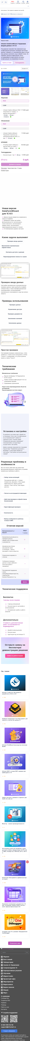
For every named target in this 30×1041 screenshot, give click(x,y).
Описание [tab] (4, 168)
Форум (5, 990)
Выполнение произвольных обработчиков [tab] (10, 246)
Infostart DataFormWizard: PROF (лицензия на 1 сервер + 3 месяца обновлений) (12, 113)
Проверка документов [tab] (15, 314)
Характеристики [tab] (12, 168)
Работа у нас (5, 1007)
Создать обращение (9, 1031)
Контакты (4, 1009)
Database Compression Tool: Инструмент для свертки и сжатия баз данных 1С (14, 719)
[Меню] (2, 2)
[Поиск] (5, 2)
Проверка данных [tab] (15, 304)
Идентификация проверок (12, 507)
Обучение (6, 973)
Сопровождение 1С (10, 968)
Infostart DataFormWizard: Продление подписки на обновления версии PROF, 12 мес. (11, 135)
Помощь (3, 1005)
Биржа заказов (8, 987)
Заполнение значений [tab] (15, 318)
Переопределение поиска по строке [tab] (15, 256)
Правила (3, 1002)
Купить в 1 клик (7, 62)
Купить (25, 582)
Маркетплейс (5, 40)
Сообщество (5, 998)
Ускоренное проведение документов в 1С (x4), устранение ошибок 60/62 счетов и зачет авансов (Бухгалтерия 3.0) (14, 905)
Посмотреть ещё (15, 943)
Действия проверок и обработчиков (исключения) (15, 500)
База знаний (7, 959)
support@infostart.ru (8, 1027)
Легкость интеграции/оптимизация (15, 493)
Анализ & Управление (11, 965)
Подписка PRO (5, 1000)
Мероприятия (8, 982)
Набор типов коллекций (11, 477)
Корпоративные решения (12, 970)
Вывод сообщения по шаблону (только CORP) (13, 519)
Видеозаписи (8, 984)
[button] (26, 91)
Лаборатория (8, 962)
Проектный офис (9, 979)
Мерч (5, 993)
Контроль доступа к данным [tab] (15, 252)
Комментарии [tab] (5, 170)
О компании (5, 996)
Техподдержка (19, 62)
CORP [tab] (4, 105)
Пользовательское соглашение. (10, 1040)
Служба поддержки (10, 1013)
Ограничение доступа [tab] (15, 309)
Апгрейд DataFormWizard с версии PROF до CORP (10, 146)
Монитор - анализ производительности (13, 823)
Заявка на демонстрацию (15, 655)
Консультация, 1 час (11, 155)
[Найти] (27, 952)
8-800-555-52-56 (7, 1025)
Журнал (6, 957)
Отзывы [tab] (19, 168)
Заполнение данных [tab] (15, 323)
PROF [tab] (4, 101)
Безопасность (8, 513)
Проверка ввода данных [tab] (15, 241)
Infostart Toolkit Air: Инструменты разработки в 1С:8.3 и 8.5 (11, 693)
